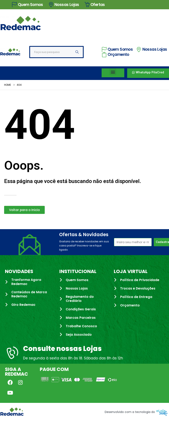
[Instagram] (20, 382)
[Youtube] (10, 393)
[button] (112, 71)
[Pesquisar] (77, 52)
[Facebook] (10, 382)
